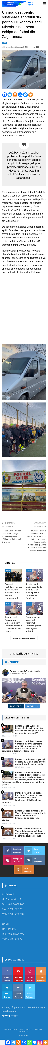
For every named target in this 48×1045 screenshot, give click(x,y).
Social (4, 43)
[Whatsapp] (29, 1042)
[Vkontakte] (20, 94)
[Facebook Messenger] (25, 94)
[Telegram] (9, 94)
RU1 (27, 1035)
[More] (30, 94)
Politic (8, 571)
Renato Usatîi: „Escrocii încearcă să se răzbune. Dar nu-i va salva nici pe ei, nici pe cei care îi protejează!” (29, 729)
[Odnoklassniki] (15, 94)
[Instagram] (40, 1042)
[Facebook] (4, 94)
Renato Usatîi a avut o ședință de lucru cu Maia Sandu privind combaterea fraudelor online (30, 761)
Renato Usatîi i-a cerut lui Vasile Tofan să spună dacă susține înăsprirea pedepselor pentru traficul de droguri (30, 832)
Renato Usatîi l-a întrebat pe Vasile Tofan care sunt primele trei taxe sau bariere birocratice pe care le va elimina (24, 816)
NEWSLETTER (10, 1016)
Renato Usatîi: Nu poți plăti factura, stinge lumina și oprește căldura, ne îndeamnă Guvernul (11, 536)
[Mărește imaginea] (42, 347)
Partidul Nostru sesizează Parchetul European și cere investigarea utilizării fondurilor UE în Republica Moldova (22, 798)
